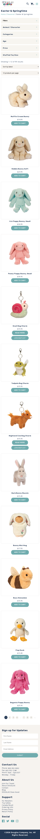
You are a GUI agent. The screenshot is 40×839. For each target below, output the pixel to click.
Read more (20, 333)
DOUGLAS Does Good (10, 792)
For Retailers (7, 801)
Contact (5, 788)
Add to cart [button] (20, 123)
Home (3, 14)
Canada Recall (7, 805)
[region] (20, 823)
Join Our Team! (8, 783)
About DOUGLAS (8, 786)
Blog (4, 790)
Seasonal (11, 14)
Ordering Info (7, 807)
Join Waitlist (20, 338)
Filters (5, 20)
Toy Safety (6, 803)
